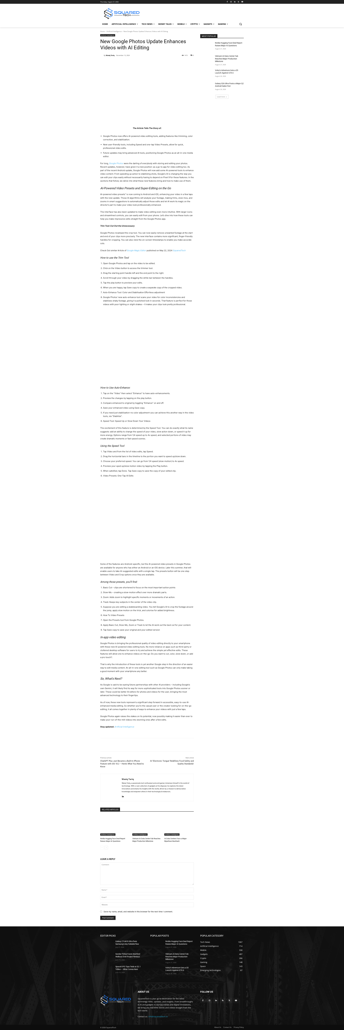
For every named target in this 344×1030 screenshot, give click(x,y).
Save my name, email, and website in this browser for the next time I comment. (138, 911)
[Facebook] (227, 1)
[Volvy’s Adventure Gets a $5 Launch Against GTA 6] (206, 73)
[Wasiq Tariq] (102, 55)
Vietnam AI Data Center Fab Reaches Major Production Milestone (226, 58)
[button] (240, 24)
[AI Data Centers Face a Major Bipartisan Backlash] (179, 825)
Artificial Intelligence (114, 31)
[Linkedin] (234, 1)
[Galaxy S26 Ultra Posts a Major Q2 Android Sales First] (206, 86)
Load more (221, 97)
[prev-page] (102, 847)
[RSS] (222, 1000)
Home (102, 31)
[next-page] (106, 847)
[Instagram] (231, 1)
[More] (150, 62)
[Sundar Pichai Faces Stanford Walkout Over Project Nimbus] (106, 957)
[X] (238, 1)
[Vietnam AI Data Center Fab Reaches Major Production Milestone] (147, 825)
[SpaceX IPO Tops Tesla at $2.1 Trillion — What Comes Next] (106, 969)
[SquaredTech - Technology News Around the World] (121, 14)
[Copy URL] (144, 62)
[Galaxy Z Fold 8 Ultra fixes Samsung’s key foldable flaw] (106, 944)
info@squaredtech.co (158, 1016)
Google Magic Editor (136, 250)
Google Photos (116, 163)
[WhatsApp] (137, 62)
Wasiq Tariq (110, 55)
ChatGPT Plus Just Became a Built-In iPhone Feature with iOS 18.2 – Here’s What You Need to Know (122, 764)
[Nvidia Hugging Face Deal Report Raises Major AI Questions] (115, 825)
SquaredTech (179, 250)
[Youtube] (242, 1)
